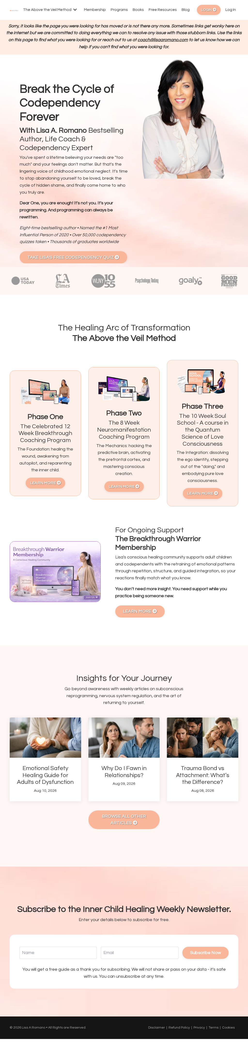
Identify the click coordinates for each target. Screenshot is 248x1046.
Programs (119, 10)
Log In (230, 10)
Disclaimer (156, 1027)
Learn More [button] (43, 483)
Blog (186, 10)
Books (138, 10)
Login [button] (207, 10)
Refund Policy (179, 1027)
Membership (95, 10)
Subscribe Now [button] (205, 952)
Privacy (199, 1027)
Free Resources (163, 10)
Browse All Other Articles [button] (124, 819)
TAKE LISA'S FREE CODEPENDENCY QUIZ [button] (71, 257)
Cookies (228, 1027)
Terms (213, 1027)
